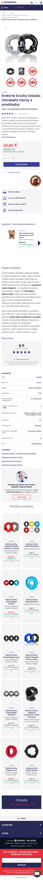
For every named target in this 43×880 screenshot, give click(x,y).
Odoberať (21, 865)
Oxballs (4, 92)
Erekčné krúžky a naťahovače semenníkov (15, 15)
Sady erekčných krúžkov (12, 461)
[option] (21, 239)
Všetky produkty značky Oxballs (21, 804)
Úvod (3, 13)
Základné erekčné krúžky (10, 17)
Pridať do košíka (21, 164)
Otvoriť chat (21, 497)
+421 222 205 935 (12, 492)
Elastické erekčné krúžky (12, 465)
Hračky (11, 13)
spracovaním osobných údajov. (25, 872)
